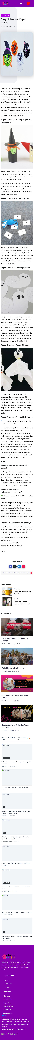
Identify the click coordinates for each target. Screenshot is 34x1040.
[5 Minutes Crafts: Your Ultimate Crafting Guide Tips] (5, 3)
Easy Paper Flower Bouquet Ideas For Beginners (16, 1021)
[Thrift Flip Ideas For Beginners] (17, 656)
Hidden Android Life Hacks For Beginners (14, 1019)
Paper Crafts (5, 15)
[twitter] (15, 566)
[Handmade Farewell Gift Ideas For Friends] (17, 627)
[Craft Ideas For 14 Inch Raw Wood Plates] (17, 683)
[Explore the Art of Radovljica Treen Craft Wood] (17, 713)
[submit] (31, 573)
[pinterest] (23, 566)
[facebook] (10, 566)
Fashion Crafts (6, 671)
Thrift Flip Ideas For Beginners (13, 668)
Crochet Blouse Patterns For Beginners (13, 1029)
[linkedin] (19, 566)
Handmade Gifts (6, 644)
